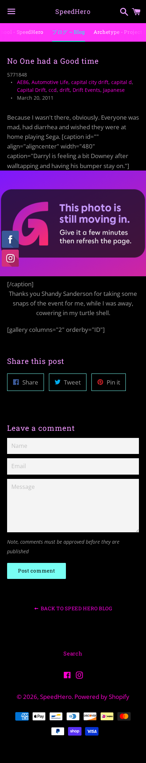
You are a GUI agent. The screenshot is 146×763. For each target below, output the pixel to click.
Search (73, 653)
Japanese (114, 90)
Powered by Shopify (101, 697)
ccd (53, 90)
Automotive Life (50, 82)
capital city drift (89, 82)
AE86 (23, 82)
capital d (121, 82)
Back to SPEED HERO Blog (75, 608)
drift (65, 90)
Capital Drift (31, 90)
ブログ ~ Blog (68, 31)
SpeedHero (73, 11)
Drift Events (86, 90)
